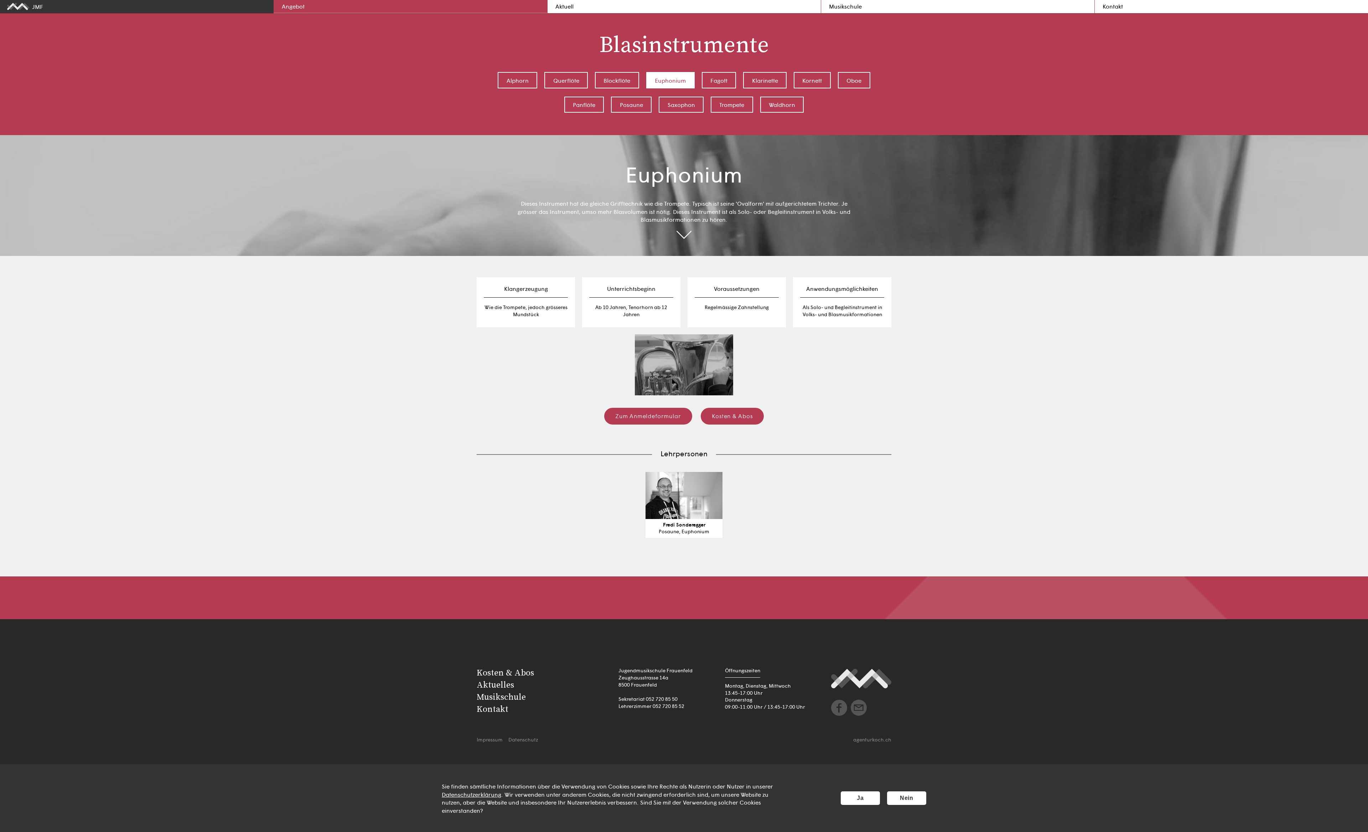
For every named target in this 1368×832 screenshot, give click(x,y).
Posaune (631, 104)
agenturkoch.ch (872, 739)
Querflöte (566, 80)
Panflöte (584, 104)
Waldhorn (782, 104)
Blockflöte (616, 80)
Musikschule (845, 6)
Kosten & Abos (732, 416)
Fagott (718, 80)
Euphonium (670, 80)
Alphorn (518, 80)
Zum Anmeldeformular (648, 416)
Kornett (812, 80)
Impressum (490, 739)
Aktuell (564, 6)
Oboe (853, 80)
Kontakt (1113, 6)
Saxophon (681, 104)
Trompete (731, 104)
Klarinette (765, 80)
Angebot (293, 6)
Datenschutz (523, 739)
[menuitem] (410, 6)
